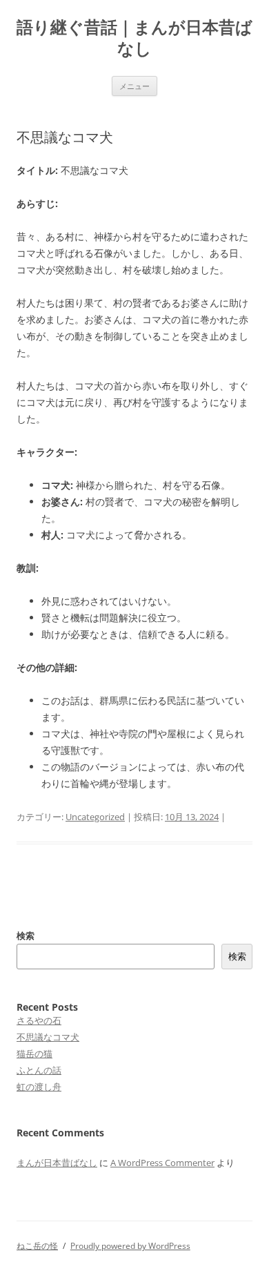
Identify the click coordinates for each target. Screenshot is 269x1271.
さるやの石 (39, 1020)
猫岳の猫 (34, 1053)
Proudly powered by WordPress (130, 1246)
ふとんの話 (39, 1070)
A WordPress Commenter (162, 1162)
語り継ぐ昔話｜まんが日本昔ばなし (134, 38)
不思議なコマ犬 (48, 1037)
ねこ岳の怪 (37, 1246)
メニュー (134, 86)
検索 (25, 935)
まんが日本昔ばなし (57, 1162)
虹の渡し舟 (39, 1086)
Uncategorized (95, 817)
